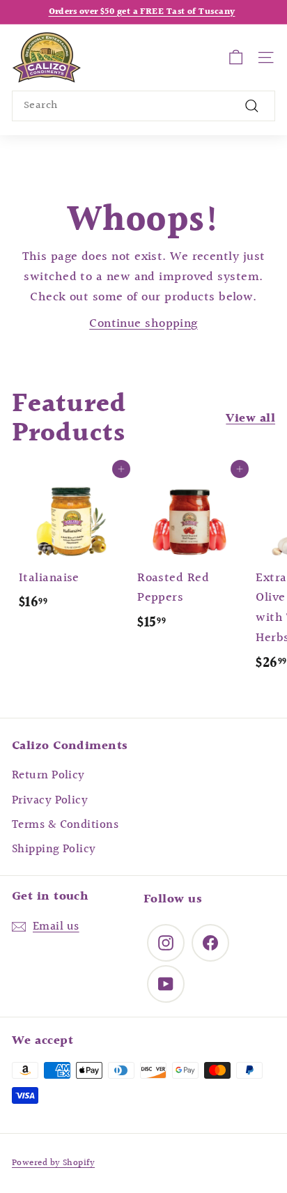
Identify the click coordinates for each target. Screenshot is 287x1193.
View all (250, 419)
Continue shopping (143, 324)
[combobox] (143, 106)
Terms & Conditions (65, 824)
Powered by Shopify (53, 1163)
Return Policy (48, 775)
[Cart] (235, 57)
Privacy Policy (50, 800)
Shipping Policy (54, 849)
